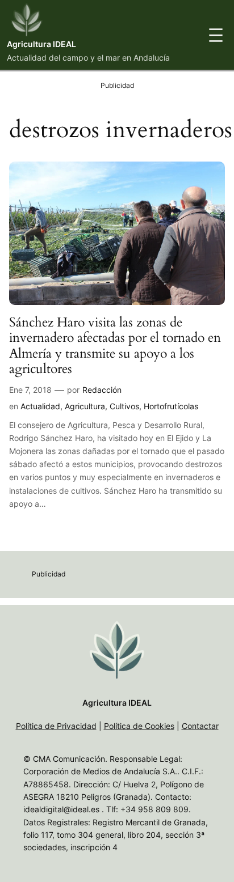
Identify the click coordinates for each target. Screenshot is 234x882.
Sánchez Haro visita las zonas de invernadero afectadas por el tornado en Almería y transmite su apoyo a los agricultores (115, 346)
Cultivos (124, 406)
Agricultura (85, 406)
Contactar (200, 726)
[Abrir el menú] (215, 35)
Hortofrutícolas (171, 406)
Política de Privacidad (56, 726)
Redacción (102, 390)
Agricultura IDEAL (41, 44)
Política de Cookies (139, 726)
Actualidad (40, 406)
